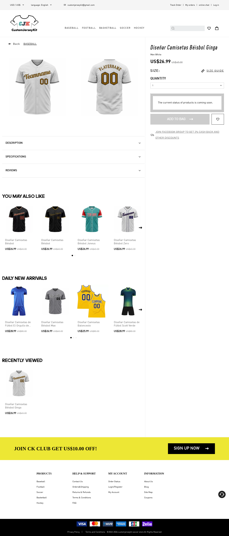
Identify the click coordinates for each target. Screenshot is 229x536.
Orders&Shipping (80, 487)
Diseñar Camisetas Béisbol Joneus (89, 242)
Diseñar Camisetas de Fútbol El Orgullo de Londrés (18, 324)
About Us (148, 482)
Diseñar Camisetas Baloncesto (89, 324)
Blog (146, 487)
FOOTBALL (89, 28)
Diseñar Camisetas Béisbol (16, 242)
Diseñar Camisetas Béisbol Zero (125, 242)
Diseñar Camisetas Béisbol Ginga (16, 406)
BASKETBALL (108, 28)
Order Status (114, 482)
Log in (216, 5)
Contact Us (77, 482)
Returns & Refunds (81, 492)
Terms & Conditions (81, 498)
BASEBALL (72, 28)
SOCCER (125, 28)
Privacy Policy (73, 532)
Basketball (42, 498)
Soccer (40, 492)
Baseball (41, 482)
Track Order (175, 5)
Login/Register (115, 487)
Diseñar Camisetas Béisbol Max (52, 324)
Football (41, 487)
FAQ (74, 503)
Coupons (148, 498)
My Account (113, 492)
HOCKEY (139, 28)
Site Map (148, 492)
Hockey (40, 503)
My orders (190, 5)
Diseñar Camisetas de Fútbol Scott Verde (126, 324)
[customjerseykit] (24, 23)
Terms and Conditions (95, 532)
